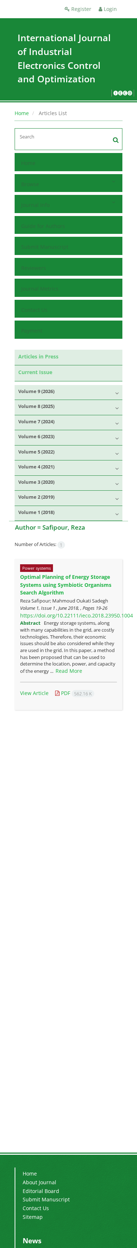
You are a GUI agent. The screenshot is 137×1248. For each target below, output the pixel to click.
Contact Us (34, 309)
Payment (31, 330)
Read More (69, 670)
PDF (76, 693)
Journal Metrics (39, 288)
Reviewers (33, 267)
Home (22, 113)
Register (80, 8)
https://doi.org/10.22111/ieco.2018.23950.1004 (76, 615)
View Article (34, 693)
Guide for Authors (43, 226)
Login (109, 8)
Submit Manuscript (44, 246)
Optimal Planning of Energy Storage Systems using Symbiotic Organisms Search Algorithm (65, 584)
